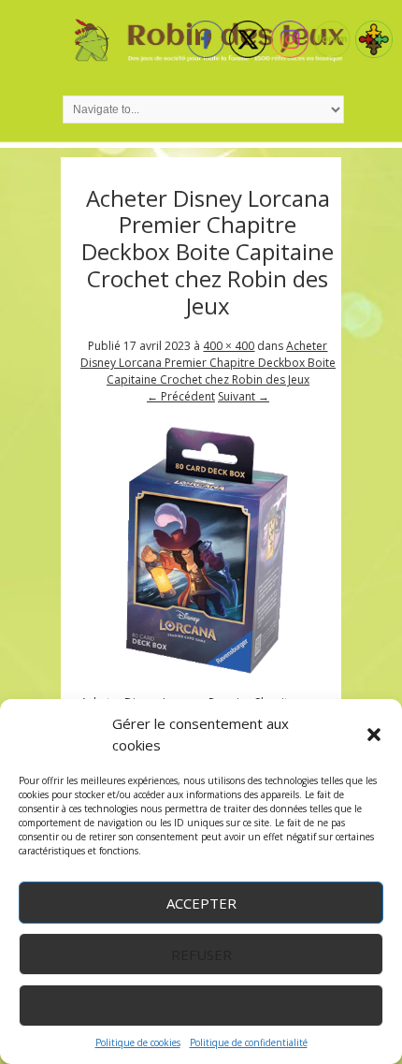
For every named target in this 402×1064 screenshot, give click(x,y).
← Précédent (181, 396)
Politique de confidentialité (249, 1042)
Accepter (201, 903)
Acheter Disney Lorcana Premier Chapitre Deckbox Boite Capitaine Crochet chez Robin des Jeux (208, 362)
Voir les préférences (201, 1006)
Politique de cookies (137, 1042)
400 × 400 (228, 346)
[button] (374, 734)
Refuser (201, 954)
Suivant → (243, 396)
